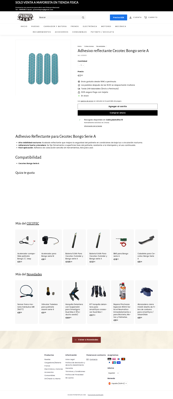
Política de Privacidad (74, 374)
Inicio (24, 26)
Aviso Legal (70, 359)
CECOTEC (33, 223)
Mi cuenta (69, 378)
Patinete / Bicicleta (102, 32)
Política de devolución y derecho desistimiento (75, 363)
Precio (81, 71)
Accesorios (61, 32)
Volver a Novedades (88, 339)
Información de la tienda (93, 126)
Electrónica (90, 26)
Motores (106, 26)
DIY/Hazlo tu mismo (52, 378)
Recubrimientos (42, 32)
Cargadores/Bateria (52, 362)
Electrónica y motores (53, 369)
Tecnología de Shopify (95, 395)
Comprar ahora (117, 112)
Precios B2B (118, 17)
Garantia (69, 368)
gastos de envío (87, 101)
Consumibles (79, 32)
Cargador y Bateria (55, 26)
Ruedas (35, 26)
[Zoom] (43, 67)
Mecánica (120, 26)
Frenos (75, 26)
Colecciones (89, 46)
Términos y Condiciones (75, 371)
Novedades (100, 46)
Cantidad (82, 61)
